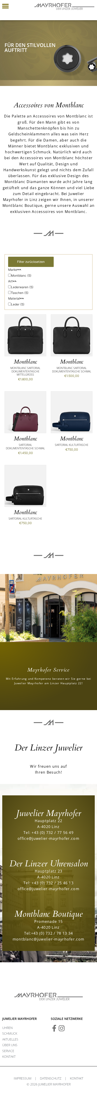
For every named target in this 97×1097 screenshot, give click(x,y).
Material (14, 298)
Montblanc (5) (21, 275)
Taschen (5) (19, 293)
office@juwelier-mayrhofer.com (48, 838)
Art (10, 281)
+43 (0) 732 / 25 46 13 (53, 882)
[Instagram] (61, 1028)
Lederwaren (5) (22, 287)
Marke (12, 269)
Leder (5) (17, 304)
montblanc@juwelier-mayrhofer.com (49, 939)
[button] (5, 6)
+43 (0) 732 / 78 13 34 (52, 933)
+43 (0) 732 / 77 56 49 (53, 832)
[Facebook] (54, 1028)
